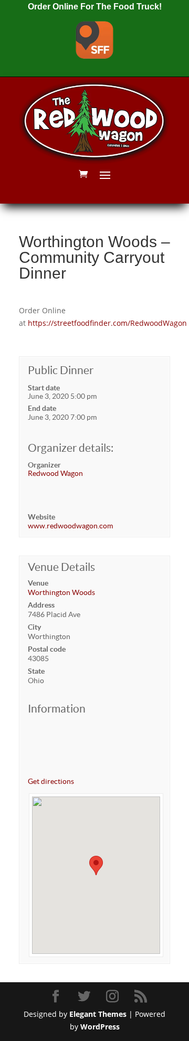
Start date (44, 388)
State (36, 671)
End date (42, 408)
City (34, 627)
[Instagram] (114, 996)
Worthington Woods (61, 592)
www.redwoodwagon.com (70, 526)
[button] (96, 865)
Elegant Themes (98, 1014)
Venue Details (61, 567)
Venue (38, 583)
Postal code (47, 649)
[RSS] (142, 996)
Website (41, 517)
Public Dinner (60, 370)
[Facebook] (57, 996)
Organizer (44, 465)
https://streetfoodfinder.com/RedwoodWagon (107, 323)
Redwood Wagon (55, 473)
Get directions (51, 781)
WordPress (100, 1027)
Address (41, 605)
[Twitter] (85, 996)
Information (57, 709)
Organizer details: (70, 448)
